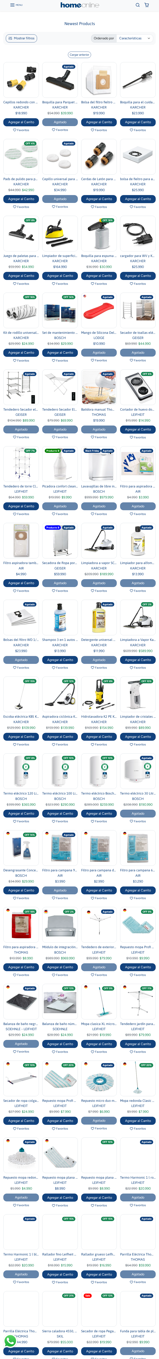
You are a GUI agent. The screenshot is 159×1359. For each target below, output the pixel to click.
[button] (16, 5)
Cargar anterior (79, 55)
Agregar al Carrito (21, 122)
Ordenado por (104, 38)
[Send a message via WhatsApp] (10, 1341)
